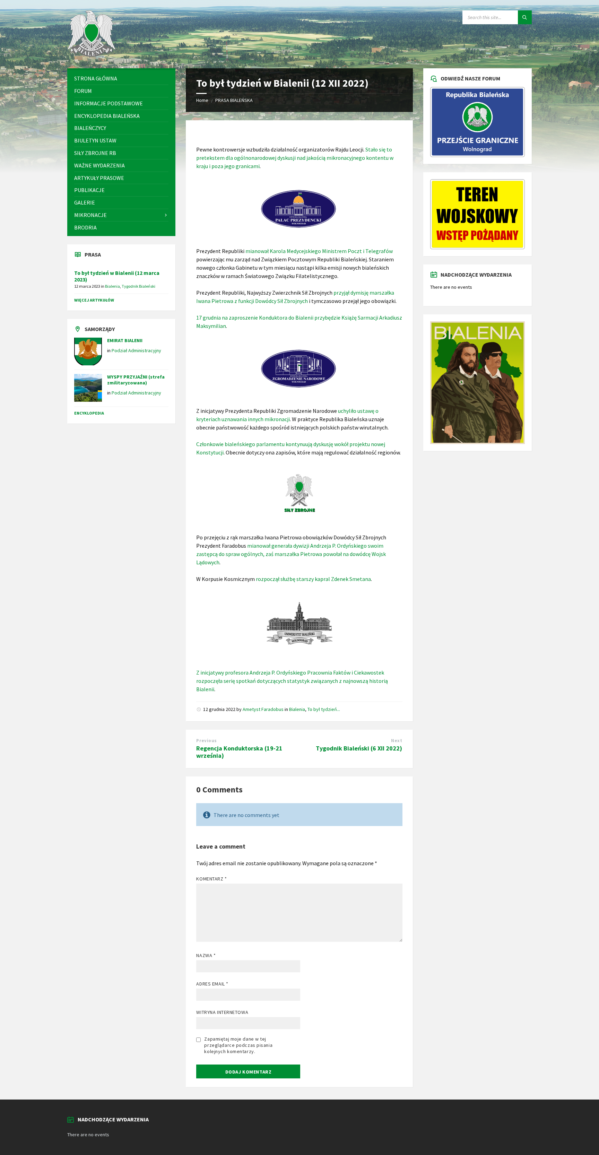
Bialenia (297, 709)
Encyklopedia (89, 413)
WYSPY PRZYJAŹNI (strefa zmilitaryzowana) (136, 380)
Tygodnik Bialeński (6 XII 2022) (359, 748)
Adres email (212, 984)
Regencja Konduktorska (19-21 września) (239, 751)
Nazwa (206, 955)
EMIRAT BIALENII (124, 340)
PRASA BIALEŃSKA (234, 100)
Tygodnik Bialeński (138, 286)
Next (396, 741)
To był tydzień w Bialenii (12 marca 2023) (116, 276)
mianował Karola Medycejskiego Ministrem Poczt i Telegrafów (319, 251)
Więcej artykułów (94, 300)
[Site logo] (91, 54)
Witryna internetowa (222, 1012)
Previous (206, 741)
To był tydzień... (323, 709)
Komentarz (211, 879)
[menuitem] (121, 78)
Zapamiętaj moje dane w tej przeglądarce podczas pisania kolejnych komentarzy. (238, 1045)
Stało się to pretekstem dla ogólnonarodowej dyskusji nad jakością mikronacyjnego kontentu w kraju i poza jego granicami (294, 158)
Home (202, 100)
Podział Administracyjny (136, 350)
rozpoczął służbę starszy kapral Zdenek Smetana (313, 578)
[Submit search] (525, 17)
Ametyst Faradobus (263, 709)
